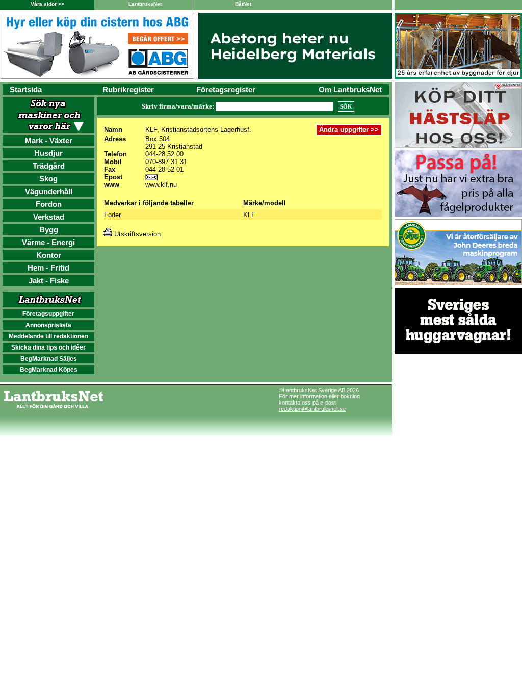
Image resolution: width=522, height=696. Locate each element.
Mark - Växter (48, 140)
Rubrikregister (128, 89)
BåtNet (243, 4)
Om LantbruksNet (350, 89)
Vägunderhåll (48, 191)
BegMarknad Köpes (48, 369)
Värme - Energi (48, 242)
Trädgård (49, 166)
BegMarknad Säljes (48, 358)
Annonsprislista (48, 325)
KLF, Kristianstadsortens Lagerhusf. (198, 129)
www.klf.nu (161, 185)
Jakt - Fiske (49, 280)
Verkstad (48, 216)
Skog (48, 178)
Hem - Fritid (48, 267)
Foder (112, 215)
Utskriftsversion (136, 234)
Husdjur (48, 153)
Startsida (26, 89)
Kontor (48, 255)
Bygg (48, 229)
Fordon (49, 204)
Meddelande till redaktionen (48, 336)
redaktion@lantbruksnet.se (312, 409)
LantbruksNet (145, 4)
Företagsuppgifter (48, 313)
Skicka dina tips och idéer (48, 347)
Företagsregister (225, 89)
